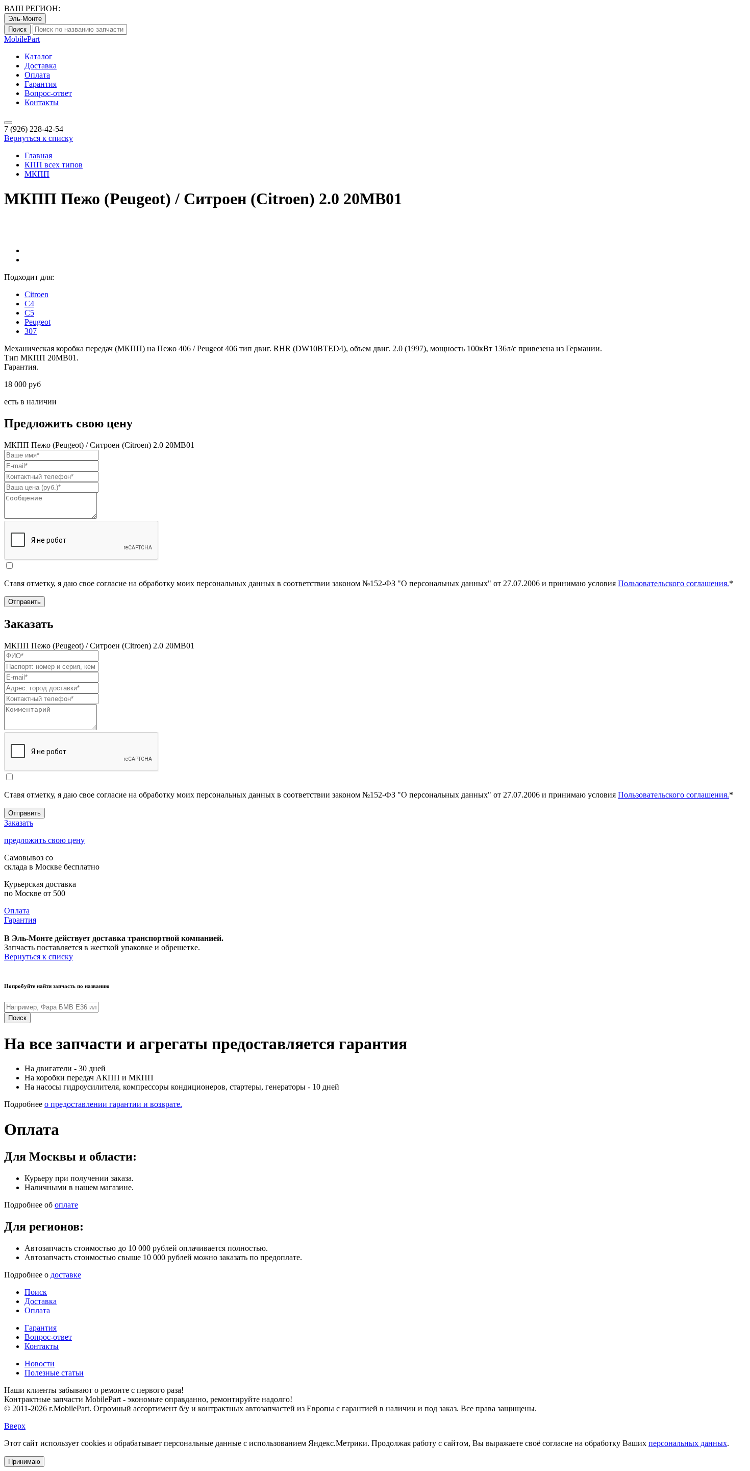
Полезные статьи (54, 1372)
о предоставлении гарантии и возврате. (113, 1104)
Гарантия (40, 84)
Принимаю (24, 1461)
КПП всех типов (53, 164)
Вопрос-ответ (48, 93)
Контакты (41, 102)
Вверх (15, 1425)
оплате (66, 1204)
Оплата (37, 74)
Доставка (40, 65)
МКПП (36, 174)
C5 (29, 312)
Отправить (24, 602)
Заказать (18, 822)
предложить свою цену (44, 840)
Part (22, 39)
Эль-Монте (25, 18)
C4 (29, 303)
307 (30, 331)
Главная (38, 155)
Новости (39, 1363)
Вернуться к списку (38, 138)
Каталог (38, 56)
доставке (66, 1274)
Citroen (36, 294)
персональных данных (687, 1443)
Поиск (17, 29)
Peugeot (37, 322)
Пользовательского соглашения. (673, 583)
